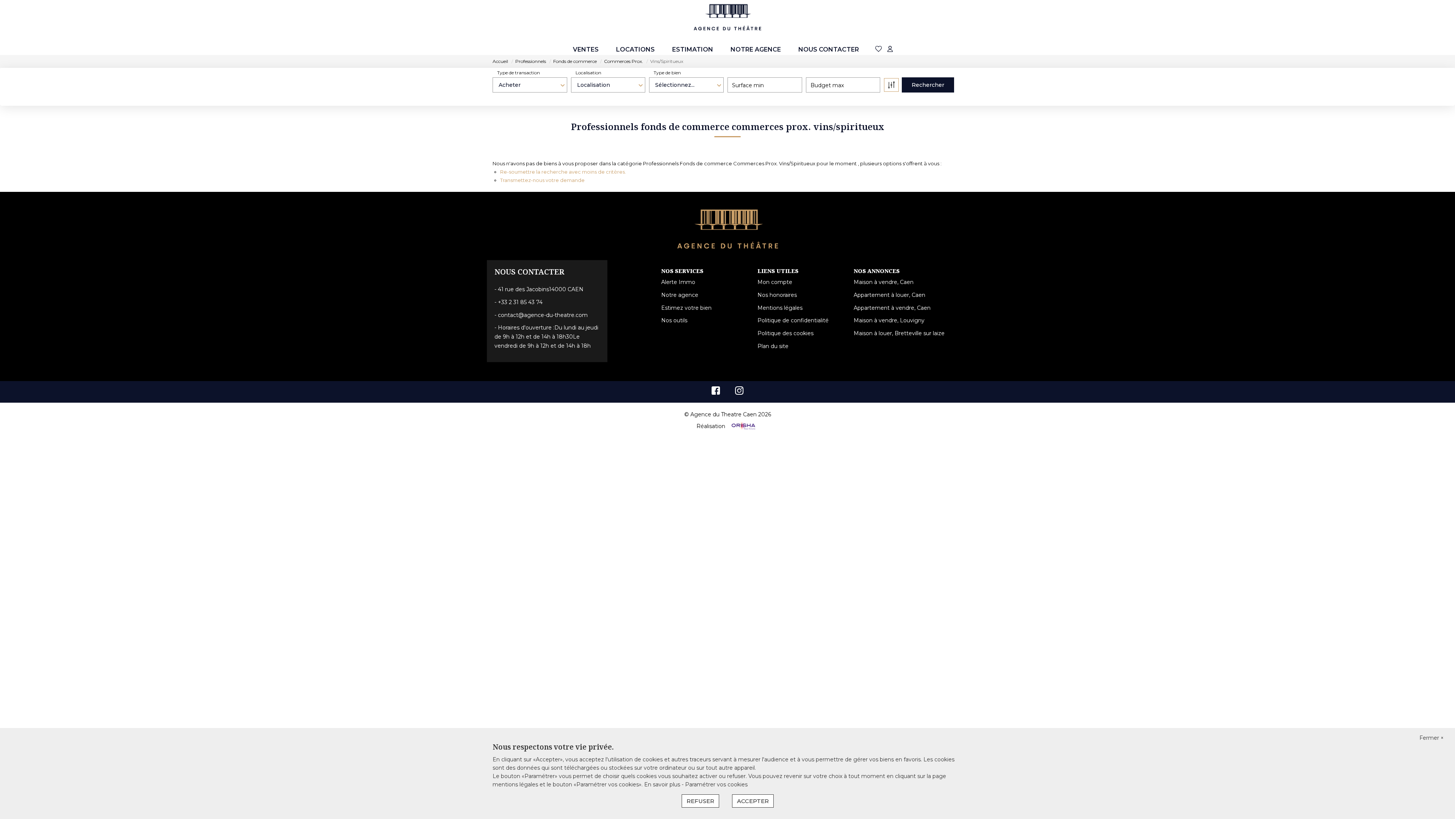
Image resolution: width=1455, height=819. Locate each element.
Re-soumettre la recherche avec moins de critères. (563, 172)
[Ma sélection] (878, 49)
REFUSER (700, 801)
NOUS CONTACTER (828, 49)
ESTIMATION (692, 49)
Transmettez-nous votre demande (542, 180)
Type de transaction (518, 72)
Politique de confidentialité (793, 320)
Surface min (748, 85)
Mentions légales (780, 307)
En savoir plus (663, 784)
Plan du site (773, 346)
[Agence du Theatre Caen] (727, 17)
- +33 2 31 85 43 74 (518, 302)
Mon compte (774, 282)
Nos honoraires (777, 295)
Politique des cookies (785, 333)
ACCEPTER (753, 801)
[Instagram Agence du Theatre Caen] (739, 392)
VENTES (586, 49)
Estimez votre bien (686, 307)
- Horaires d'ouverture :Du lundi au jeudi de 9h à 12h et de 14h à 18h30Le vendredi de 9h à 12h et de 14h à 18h (546, 336)
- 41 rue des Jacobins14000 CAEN (539, 289)
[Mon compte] (890, 49)
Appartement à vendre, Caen (892, 307)
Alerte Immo (678, 282)
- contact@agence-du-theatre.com (541, 315)
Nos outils (674, 320)
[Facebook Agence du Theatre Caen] (716, 392)
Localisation (588, 72)
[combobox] (530, 85)
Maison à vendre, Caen (884, 282)
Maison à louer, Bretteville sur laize (899, 333)
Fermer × (1431, 737)
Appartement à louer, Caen (889, 295)
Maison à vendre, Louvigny (889, 320)
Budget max (827, 85)
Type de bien (667, 72)
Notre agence (756, 49)
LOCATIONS (635, 49)
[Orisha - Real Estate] (743, 426)
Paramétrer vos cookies (716, 784)
